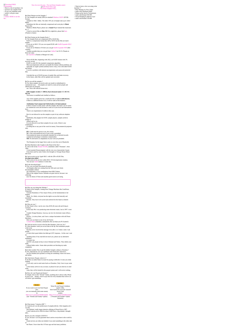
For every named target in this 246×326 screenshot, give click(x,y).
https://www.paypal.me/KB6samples (37, 295)
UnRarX (53, 51)
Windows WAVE (58, 17)
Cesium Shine (31, 221)
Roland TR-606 (42, 146)
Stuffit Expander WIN (60, 48)
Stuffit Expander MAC (65, 44)
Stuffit (36, 161)
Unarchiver (31, 54)
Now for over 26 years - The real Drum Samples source (48, 5)
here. (65, 31)
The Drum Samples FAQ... (48, 8)
